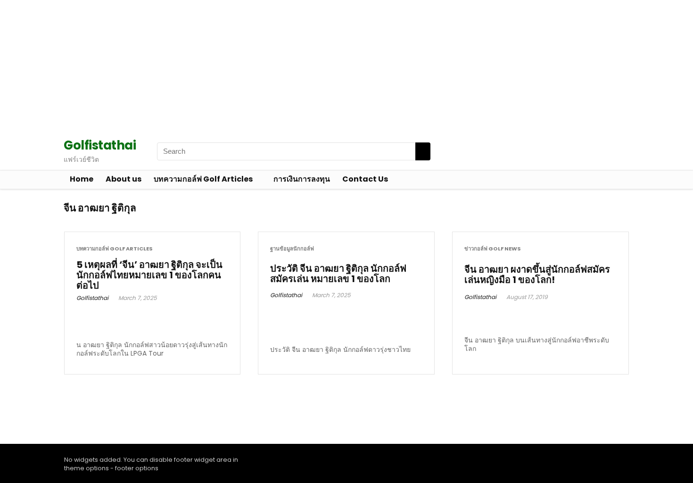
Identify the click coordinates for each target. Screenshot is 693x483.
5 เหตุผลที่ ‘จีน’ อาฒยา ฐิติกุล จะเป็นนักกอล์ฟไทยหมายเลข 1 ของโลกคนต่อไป (149, 275)
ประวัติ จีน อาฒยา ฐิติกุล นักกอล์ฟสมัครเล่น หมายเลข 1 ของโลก (338, 273)
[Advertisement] (283, 66)
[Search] (422, 151)
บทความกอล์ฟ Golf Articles (203, 179)
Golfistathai (92, 298)
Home (81, 179)
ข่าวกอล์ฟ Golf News (492, 248)
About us (123, 179)
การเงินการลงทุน (301, 179)
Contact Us (365, 179)
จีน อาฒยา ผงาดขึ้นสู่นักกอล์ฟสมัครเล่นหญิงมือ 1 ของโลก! (537, 274)
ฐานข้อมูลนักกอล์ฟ (292, 248)
